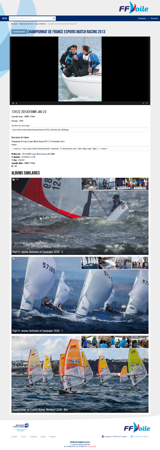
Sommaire (52, 436)
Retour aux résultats (19, 32)
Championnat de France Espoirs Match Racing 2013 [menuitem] (62, 24)
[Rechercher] (54, 18)
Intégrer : (14, 144)
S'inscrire (154, 18)
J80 (48, 154)
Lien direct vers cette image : (20, 125)
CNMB (52, 154)
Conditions (33, 436)
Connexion (142, 18)
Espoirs (33, 154)
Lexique (43, 436)
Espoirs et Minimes (40, 24)
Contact (23, 436)
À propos (14, 436)
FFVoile (134, 7)
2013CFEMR (26, 154)
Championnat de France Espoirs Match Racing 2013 (66, 32)
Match (39, 154)
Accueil (15, 24)
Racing (44, 154)
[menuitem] (14, 24)
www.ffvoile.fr (92, 447)
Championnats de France (26, 24)
